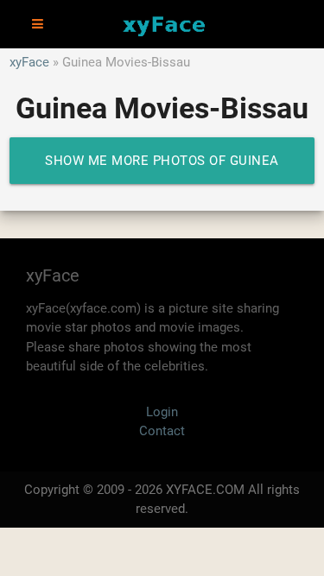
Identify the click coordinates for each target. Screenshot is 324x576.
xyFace (29, 62)
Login (162, 412)
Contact (162, 431)
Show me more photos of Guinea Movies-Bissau (162, 168)
